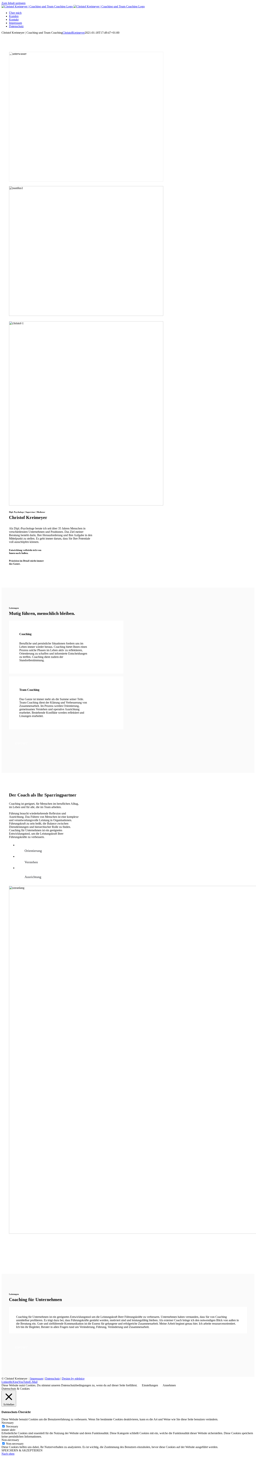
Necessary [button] (7, 1422)
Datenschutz (52, 1378)
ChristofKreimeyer (74, 32)
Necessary (12, 1426)
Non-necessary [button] (10, 1439)
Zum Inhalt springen (13, 3)
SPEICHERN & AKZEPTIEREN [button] (22, 1450)
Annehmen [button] (169, 1385)
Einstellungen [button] (150, 1385)
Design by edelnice (73, 1378)
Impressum (36, 1378)
